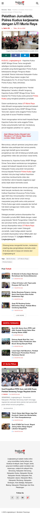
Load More (20, 315)
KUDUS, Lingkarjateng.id (11, 60)
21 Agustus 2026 (18, 431)
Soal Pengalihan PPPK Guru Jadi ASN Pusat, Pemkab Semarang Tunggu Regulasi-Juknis (19, 390)
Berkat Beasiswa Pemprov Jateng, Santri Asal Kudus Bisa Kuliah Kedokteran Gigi (24, 294)
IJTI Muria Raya (29, 103)
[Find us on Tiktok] (28, 497)
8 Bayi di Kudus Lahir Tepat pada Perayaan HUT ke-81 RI (24, 284)
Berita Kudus (11, 259)
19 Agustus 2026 (18, 278)
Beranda (4, 10)
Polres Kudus (26, 171)
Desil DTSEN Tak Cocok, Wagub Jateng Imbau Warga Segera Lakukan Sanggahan (23, 426)
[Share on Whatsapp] (6, 55)
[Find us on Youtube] (23, 498)
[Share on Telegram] (25, 55)
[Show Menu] (3, 3)
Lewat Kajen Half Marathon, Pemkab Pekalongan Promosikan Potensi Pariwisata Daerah (25, 353)
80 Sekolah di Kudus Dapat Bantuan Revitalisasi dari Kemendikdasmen (25, 275)
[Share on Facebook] (15, 55)
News (9, 10)
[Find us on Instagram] (17, 498)
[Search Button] (37, 3)
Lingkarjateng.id (11, 512)
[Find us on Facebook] (12, 498)
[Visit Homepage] (19, 3)
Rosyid (5, 394)
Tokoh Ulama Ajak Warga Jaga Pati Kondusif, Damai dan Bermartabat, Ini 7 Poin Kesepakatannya (24, 415)
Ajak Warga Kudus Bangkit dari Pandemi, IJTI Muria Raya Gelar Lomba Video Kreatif (17, 136)
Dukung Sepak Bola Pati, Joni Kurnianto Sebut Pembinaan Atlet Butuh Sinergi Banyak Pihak (24, 341)
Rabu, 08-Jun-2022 (19, 28)
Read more (8, 408)
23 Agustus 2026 (15, 394)
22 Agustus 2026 (18, 420)
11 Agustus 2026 (18, 310)
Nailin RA (7, 28)
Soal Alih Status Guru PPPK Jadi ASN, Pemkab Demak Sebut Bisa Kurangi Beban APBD (23, 330)
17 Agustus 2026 (18, 288)
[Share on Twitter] (34, 55)
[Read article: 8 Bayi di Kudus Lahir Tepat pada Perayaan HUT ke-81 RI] (6, 285)
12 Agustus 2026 (18, 299)
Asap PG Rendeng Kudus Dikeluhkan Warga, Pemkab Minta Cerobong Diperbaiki (24, 305)
